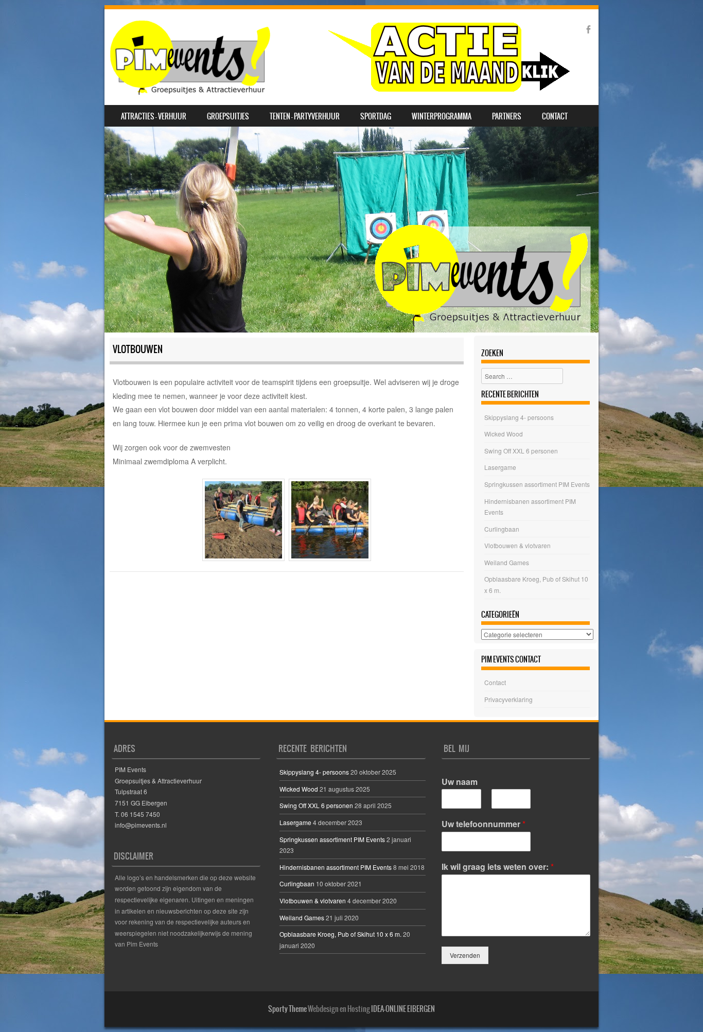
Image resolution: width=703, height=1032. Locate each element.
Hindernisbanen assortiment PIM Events (335, 867)
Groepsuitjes (228, 116)
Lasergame (500, 467)
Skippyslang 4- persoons (519, 417)
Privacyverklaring (508, 699)
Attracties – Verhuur (153, 116)
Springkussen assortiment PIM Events (537, 484)
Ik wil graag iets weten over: (498, 867)
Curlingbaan (501, 528)
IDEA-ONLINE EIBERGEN (403, 1008)
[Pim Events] (339, 57)
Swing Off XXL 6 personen (521, 450)
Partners (506, 116)
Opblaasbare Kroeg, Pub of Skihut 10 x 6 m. (340, 934)
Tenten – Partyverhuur (305, 116)
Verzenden (465, 955)
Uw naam (460, 782)
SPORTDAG (375, 116)
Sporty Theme (287, 1008)
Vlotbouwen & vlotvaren (517, 545)
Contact (555, 116)
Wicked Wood (503, 433)
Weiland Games (506, 562)
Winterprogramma (441, 116)
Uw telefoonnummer (483, 824)
